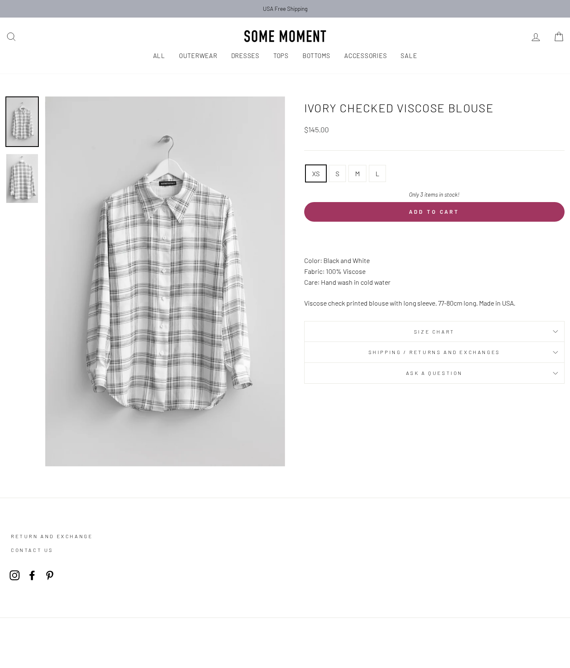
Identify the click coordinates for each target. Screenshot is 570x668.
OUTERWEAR (198, 55)
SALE (409, 55)
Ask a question (434, 373)
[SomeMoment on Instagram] (15, 574)
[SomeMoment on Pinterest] (50, 574)
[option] (285, 8)
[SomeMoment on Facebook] (32, 574)
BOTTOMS (316, 55)
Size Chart (434, 331)
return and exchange (52, 536)
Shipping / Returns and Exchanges (434, 352)
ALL (159, 55)
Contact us (32, 550)
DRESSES (245, 55)
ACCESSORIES (365, 55)
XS (316, 173)
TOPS (281, 55)
